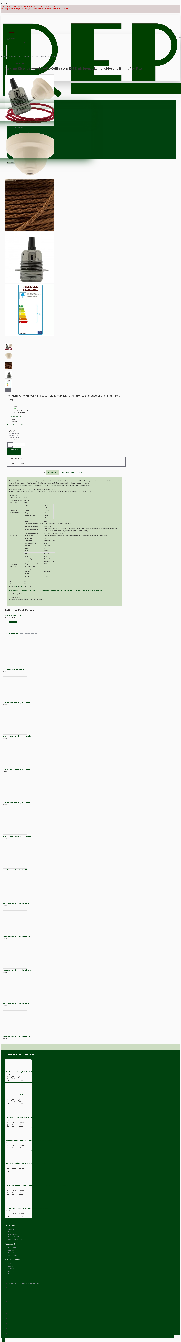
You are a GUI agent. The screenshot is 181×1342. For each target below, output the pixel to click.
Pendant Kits (12, 622)
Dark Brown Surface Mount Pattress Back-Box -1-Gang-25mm (28, 1163)
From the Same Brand (29, 634)
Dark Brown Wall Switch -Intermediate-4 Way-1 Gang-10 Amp (28, 1095)
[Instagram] (10, 1297)
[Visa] (9, 1308)
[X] (10, 1293)
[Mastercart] (9, 1313)
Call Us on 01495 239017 (13, 615)
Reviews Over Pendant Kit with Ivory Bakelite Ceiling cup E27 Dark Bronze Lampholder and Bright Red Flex (56, 590)
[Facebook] (10, 1288)
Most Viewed (29, 1054)
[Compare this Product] (10, 671)
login (15, 586)
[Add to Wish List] (3, 671)
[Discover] (9, 1328)
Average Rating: (18, 594)
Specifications (68, 473)
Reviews (82, 473)
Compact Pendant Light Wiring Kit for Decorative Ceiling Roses (29, 1140)
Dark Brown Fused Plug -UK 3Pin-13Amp (20, 1117)
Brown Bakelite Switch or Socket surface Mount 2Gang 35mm (28, 1208)
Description (53, 473)
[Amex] (9, 1323)
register (21, 586)
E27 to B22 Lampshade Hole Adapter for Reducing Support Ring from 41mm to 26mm (36, 1185)
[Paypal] (9, 1318)
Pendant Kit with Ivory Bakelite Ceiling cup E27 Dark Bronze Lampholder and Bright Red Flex (31, 56)
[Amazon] (9, 1333)
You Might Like (12, 634)
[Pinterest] (10, 1302)
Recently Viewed (15, 1054)
